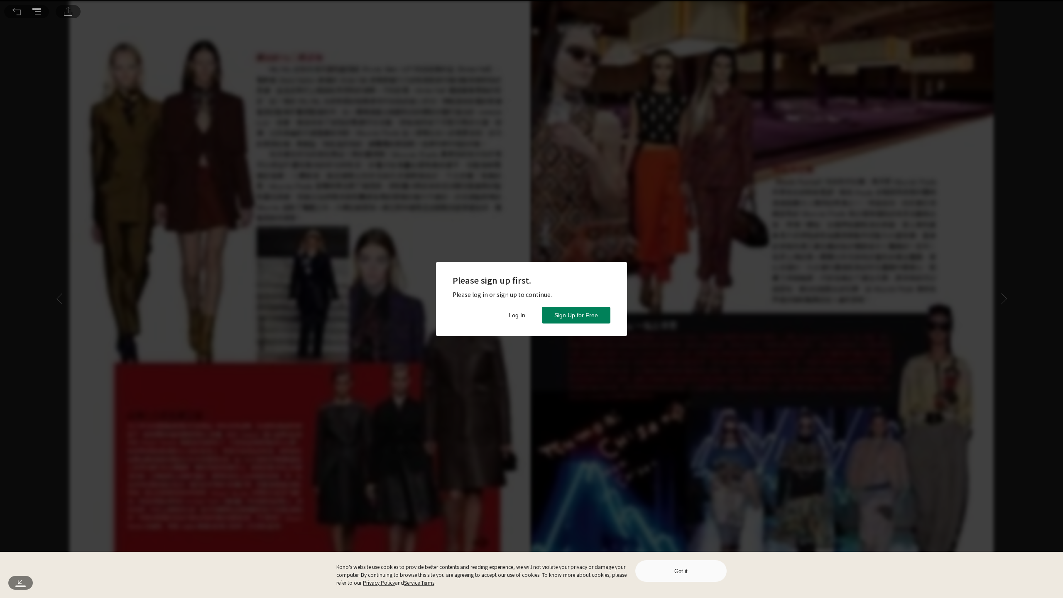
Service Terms (419, 582)
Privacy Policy (379, 582)
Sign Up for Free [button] (576, 315)
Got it (681, 571)
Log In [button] (517, 315)
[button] (17, 11)
